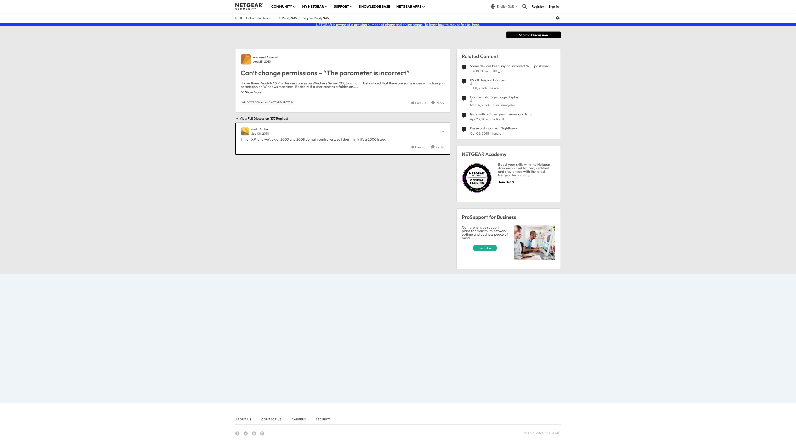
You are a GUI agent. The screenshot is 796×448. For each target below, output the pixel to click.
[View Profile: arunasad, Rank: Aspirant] (246, 59)
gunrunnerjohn (504, 105)
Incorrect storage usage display (494, 97)
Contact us (271, 419)
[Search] (524, 6)
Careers (299, 419)
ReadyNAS (289, 18)
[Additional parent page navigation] (274, 18)
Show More (253, 92)
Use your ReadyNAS (315, 18)
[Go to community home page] (249, 6)
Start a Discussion (533, 35)
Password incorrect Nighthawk (493, 128)
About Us (243, 419)
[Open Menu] (558, 18)
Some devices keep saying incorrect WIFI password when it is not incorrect (509, 66)
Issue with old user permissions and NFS (500, 114)
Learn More (484, 248)
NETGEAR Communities (251, 18)
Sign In (554, 6)
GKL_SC (497, 71)
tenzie (496, 133)
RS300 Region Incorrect (488, 80)
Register (537, 6)
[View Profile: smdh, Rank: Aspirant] (245, 131)
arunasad (259, 57)
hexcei (495, 88)
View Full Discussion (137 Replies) (264, 119)
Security (323, 419)
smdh (254, 129)
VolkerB (498, 119)
